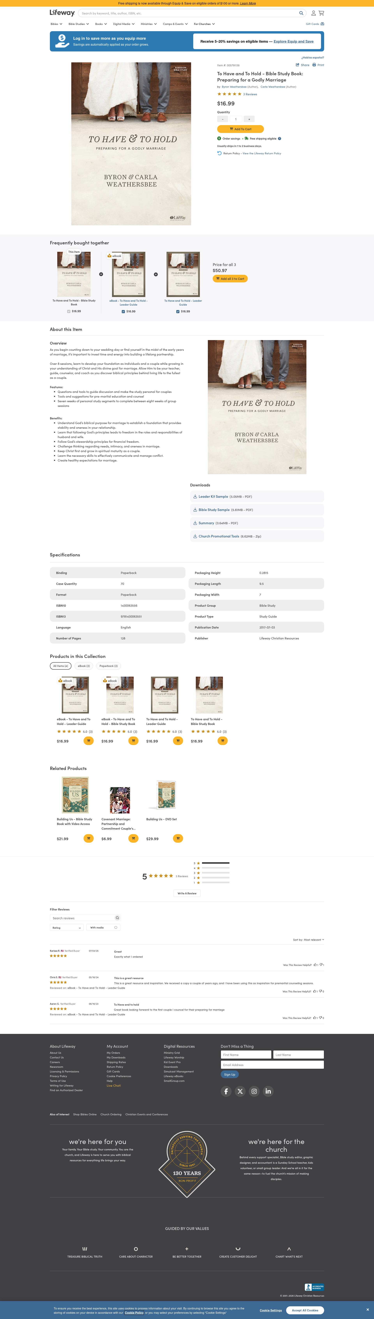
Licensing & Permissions (64, 1071)
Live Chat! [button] (114, 1085)
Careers (55, 1062)
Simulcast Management (179, 1071)
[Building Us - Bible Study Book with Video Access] (75, 795)
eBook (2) (84, 666)
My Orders (113, 1053)
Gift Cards (113, 1071)
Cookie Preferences (119, 1076)
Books (99, 24)
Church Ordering (111, 1114)
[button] (213, 863)
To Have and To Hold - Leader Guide (183, 302)
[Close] (367, 1309)
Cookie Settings (271, 1310)
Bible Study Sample (214, 509)
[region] (187, 1310)
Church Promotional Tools (219, 536)
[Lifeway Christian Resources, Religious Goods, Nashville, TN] (314, 1287)
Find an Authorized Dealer (66, 1090)
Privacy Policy (58, 1076)
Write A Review (187, 893)
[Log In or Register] (313, 13)
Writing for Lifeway (61, 1085)
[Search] (300, 13)
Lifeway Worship (174, 1057)
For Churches (202, 24)
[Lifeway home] (62, 13)
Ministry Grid (172, 1053)
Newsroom (56, 1067)
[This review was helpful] (315, 965)
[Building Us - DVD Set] (164, 795)
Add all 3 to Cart (232, 278)
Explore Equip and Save (294, 41)
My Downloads (116, 1057)
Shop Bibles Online (85, 1114)
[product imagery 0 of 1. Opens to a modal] (131, 143)
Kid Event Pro (172, 1062)
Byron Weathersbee (234, 86)
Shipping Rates (116, 1062)
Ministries (147, 24)
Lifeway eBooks (173, 1076)
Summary (206, 522)
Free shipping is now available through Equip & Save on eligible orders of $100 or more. (187, 3)
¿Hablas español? (313, 57)
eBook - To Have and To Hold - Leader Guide (128, 302)
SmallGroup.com (174, 1081)
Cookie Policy (134, 1313)
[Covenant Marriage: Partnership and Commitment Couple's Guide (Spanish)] (119, 795)
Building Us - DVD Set (161, 819)
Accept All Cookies (305, 1310)
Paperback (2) (109, 666)
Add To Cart (243, 129)
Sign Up (229, 1074)
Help (110, 1081)
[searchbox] (82, 918)
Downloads (171, 1067)
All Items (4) (60, 666)
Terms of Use (58, 1081)
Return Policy (115, 1067)
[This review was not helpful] (321, 965)
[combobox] (192, 13)
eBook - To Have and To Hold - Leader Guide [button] (96, 987)
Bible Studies (77, 24)
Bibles (54, 24)
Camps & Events (173, 24)
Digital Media (121, 24)
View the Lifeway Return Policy (262, 153)
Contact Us (57, 1057)
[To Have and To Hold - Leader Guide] (164, 695)
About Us (55, 1053)
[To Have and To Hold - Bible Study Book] (209, 695)
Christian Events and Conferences (146, 1114)
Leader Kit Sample (213, 496)
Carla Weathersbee (273, 86)
